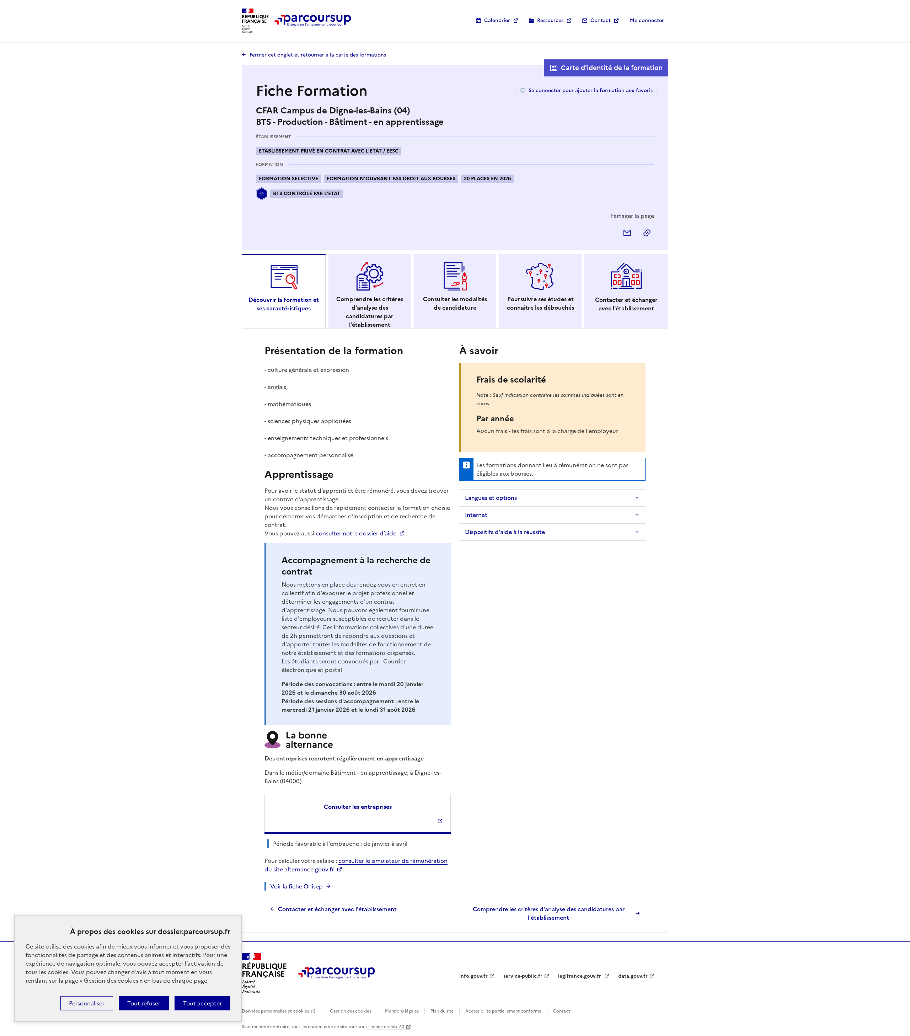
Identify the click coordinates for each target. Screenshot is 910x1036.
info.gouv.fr (473, 976)
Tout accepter (202, 1003)
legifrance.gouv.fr (580, 976)
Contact (600, 20)
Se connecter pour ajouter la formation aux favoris (591, 90)
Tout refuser (143, 1003)
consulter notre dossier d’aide (356, 533)
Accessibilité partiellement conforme (503, 1011)
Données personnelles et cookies (275, 1011)
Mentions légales (402, 1011)
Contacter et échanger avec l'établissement (337, 909)
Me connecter (647, 20)
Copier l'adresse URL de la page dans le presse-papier (647, 233)
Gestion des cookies (350, 1011)
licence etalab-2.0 (386, 1027)
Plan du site (442, 1011)
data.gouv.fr (633, 976)
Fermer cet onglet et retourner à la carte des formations (318, 55)
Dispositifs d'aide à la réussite (505, 532)
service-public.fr (522, 976)
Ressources (550, 20)
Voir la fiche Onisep (296, 886)
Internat (476, 515)
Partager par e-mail (627, 233)
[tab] (284, 291)
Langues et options (491, 497)
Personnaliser (87, 1003)
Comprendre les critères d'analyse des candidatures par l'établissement (549, 913)
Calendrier (497, 20)
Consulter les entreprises (358, 806)
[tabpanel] (455, 632)
